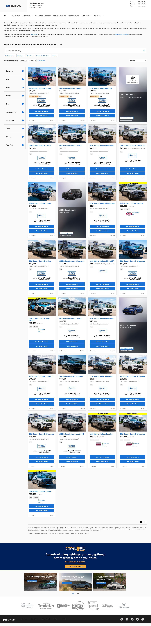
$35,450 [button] (36, 323)
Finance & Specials (59, 16)
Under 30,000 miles (43, 56)
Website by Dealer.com (9, 620)
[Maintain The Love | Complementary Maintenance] (41, 100)
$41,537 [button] (38, 149)
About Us (97, 16)
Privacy (55, 619)
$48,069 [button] (68, 264)
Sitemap (64, 619)
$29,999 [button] (127, 205)
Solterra (75, 582)
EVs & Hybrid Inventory (43, 16)
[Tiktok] (143, 620)
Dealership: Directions (122, 34)
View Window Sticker (42, 115)
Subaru (22, 61)
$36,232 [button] (97, 436)
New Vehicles (15, 16)
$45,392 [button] (99, 149)
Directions (23, 619)
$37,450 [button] (36, 494)
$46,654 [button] (99, 206)
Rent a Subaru (86, 16)
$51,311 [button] (129, 264)
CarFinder (34, 34)
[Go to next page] (146, 522)
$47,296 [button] (68, 437)
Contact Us (34, 619)
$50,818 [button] (129, 379)
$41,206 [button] (99, 91)
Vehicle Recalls (45, 619)
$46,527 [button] (38, 379)
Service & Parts (73, 16)
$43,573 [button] (68, 322)
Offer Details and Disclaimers (126, 120)
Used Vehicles (27, 16)
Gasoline (30, 56)
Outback (31, 61)
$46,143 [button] (99, 322)
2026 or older (10, 56)
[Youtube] (138, 620)
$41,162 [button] (38, 91)
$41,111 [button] (38, 264)
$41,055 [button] (68, 149)
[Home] (13, 6)
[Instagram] (128, 620)
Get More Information (41, 111)
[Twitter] (133, 620)
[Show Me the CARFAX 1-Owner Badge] (135, 214)
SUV (55, 56)
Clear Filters (41, 61)
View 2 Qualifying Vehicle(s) (66, 233)
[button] (41, 96)
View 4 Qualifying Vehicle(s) (126, 118)
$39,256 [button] (68, 379)
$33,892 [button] (127, 436)
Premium (20, 56)
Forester (109, 582)
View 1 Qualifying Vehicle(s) (126, 349)
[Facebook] (122, 620)
